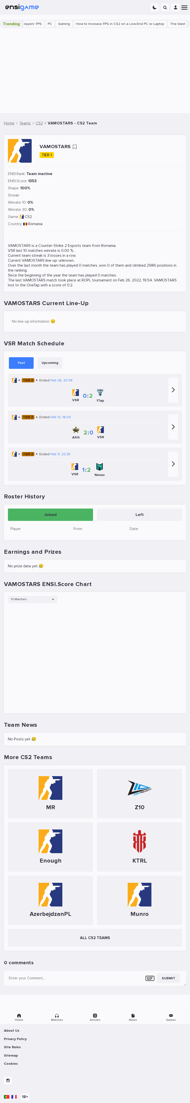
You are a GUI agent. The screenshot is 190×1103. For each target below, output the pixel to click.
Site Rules (12, 1047)
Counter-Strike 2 (52, 245)
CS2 (28, 216)
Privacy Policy (15, 1039)
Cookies (11, 1064)
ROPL (86, 280)
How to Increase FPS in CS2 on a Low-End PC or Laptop (109, 24)
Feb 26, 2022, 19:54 (135, 280)
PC (39, 24)
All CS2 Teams (95, 937)
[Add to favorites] (74, 147)
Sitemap (11, 1055)
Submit (168, 978)
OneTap (33, 285)
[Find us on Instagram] (8, 1080)
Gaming (53, 24)
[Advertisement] (95, 70)
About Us (11, 1030)
